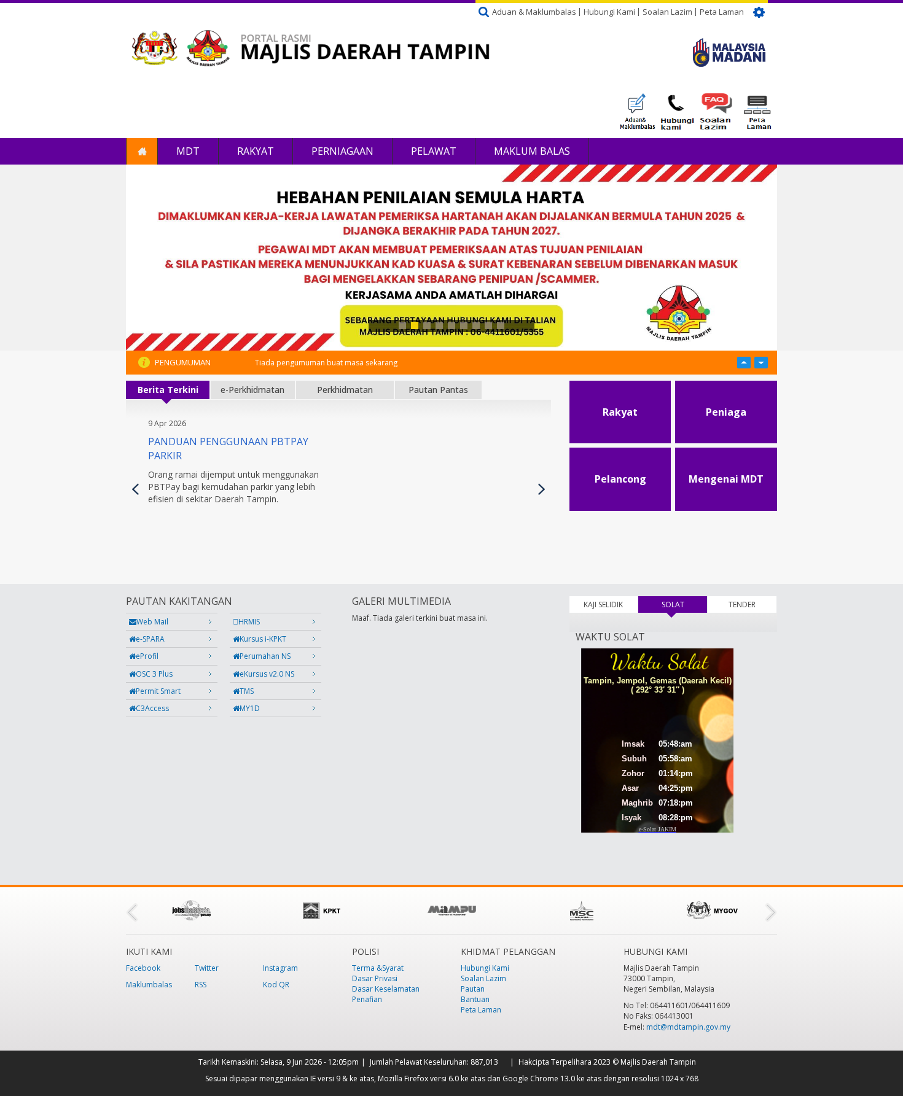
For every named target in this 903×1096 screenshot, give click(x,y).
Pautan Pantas (438, 389)
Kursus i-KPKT (263, 639)
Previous (135, 489)
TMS (247, 691)
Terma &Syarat (378, 968)
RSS (200, 984)
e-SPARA (150, 639)
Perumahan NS (265, 656)
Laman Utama (142, 151)
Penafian (367, 999)
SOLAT (684, 604)
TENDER (742, 604)
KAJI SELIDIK (603, 604)
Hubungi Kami (609, 11)
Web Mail (152, 621)
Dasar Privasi (374, 978)
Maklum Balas (532, 151)
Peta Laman (722, 11)
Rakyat (255, 151)
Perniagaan (342, 151)
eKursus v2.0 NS (267, 674)
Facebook (143, 968)
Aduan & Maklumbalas (534, 11)
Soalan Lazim (667, 11)
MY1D (250, 708)
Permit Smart (158, 691)
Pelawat (433, 151)
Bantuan (475, 999)
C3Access (152, 708)
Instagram (280, 968)
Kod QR (276, 984)
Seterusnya (541, 489)
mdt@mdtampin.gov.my (688, 1027)
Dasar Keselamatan (386, 989)
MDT (188, 151)
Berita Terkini (168, 389)
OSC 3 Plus (154, 674)
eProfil (147, 656)
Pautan (473, 989)
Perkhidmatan (345, 389)
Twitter (207, 968)
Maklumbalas (149, 984)
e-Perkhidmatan (252, 389)
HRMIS (249, 621)
